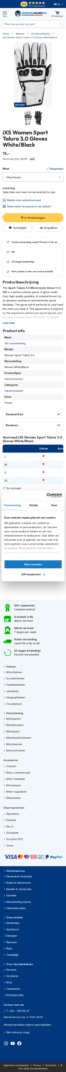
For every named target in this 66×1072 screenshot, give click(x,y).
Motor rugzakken (16, 791)
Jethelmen (12, 691)
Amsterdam (12, 922)
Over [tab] (54, 505)
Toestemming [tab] (12, 505)
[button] (58, 4)
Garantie (11, 895)
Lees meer (9, 322)
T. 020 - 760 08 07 (17, 1010)
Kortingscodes (15, 995)
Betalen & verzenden (19, 889)
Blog (9, 982)
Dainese (11, 820)
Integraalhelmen (15, 697)
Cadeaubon (13, 988)
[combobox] (33, 23)
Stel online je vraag (17, 1032)
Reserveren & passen (19, 876)
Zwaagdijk (12, 954)
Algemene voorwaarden (16, 1065)
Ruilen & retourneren (18, 882)
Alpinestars (12, 813)
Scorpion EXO (14, 839)
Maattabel (56, 168)
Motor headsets (15, 778)
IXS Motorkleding (40, 33)
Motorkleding (14, 713)
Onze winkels (14, 917)
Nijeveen (11, 942)
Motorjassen (13, 718)
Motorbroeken (15, 725)
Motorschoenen (15, 750)
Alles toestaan (33, 564)
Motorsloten (13, 797)
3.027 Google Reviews (36, 6)
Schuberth (12, 832)
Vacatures (12, 975)
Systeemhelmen (15, 684)
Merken (20, 33)
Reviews (12, 425)
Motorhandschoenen (18, 737)
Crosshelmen (14, 703)
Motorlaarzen (14, 744)
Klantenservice (15, 870)
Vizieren (11, 766)
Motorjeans (13, 731)
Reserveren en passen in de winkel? (29, 206)
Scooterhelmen (15, 678)
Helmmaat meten (16, 908)
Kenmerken (14, 414)
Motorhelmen (14, 672)
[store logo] (31, 13)
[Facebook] (19, 1044)
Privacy (37, 1065)
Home (6, 33)
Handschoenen (13, 379)
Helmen (11, 666)
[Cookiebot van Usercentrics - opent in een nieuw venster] (47, 495)
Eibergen (11, 935)
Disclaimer (50, 1065)
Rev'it (9, 826)
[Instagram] (6, 1044)
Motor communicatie (18, 772)
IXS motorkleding (15, 343)
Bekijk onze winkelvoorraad (24, 200)
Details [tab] (33, 505)
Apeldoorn (12, 929)
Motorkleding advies (18, 901)
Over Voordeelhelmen (19, 964)
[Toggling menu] (5, 13)
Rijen (9, 948)
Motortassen (13, 785)
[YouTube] (12, 1044)
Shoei (9, 845)
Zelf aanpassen (31, 574)
